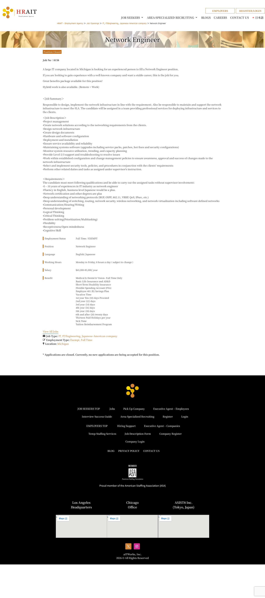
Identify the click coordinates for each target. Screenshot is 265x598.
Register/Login (250, 11)
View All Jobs (50, 331)
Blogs (206, 17)
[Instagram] (137, 546)
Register (168, 416)
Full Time (86, 340)
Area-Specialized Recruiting (170, 17)
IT (59, 336)
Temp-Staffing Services (102, 433)
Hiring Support (126, 426)
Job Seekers (130, 17)
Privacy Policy (128, 451)
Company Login (135, 441)
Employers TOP (97, 426)
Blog (111, 451)
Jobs (112, 408)
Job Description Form (138, 433)
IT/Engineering (71, 336)
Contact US (239, 17)
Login (184, 416)
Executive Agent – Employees (171, 408)
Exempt (74, 340)
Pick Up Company (134, 408)
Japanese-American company (99, 336)
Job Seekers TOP (88, 408)
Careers (220, 17)
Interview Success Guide (97, 416)
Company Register (170, 433)
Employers (220, 11)
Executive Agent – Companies (162, 426)
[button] (132, 17)
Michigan (63, 344)
